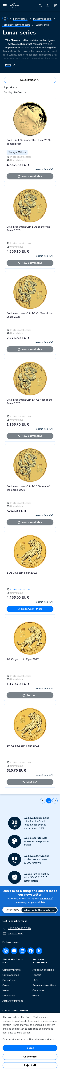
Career (6, 985)
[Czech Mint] (14, 5)
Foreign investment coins (16, 24)
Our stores (38, 990)
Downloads (8, 995)
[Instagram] (5, 950)
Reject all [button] (30, 1065)
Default (19, 92)
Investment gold (42, 18)
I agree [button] (30, 1048)
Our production (10, 975)
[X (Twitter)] (39, 950)
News (5, 990)
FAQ (35, 980)
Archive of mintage (12, 1001)
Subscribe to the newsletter (39, 910)
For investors (20, 18)
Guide (35, 995)
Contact (36, 975)
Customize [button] (30, 1056)
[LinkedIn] (22, 950)
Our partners (9, 980)
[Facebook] (30, 950)
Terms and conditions (44, 985)
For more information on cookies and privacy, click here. (28, 1039)
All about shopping (43, 970)
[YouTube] (14, 950)
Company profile (11, 970)
